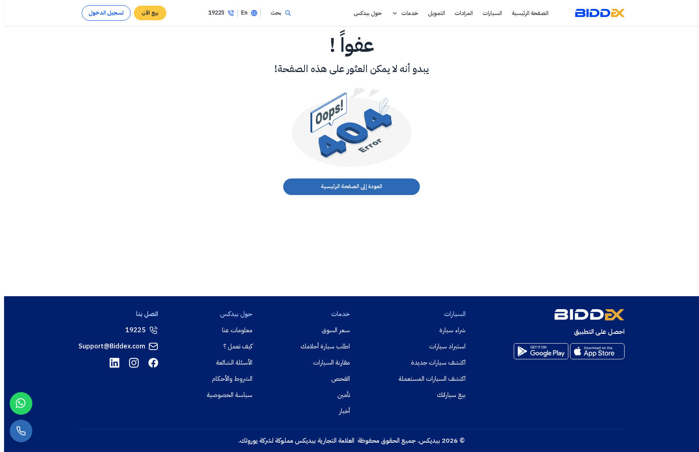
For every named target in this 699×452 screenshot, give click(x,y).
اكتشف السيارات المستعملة (432, 379)
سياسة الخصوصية (229, 395)
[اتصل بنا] (21, 431)
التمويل (436, 13)
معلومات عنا (237, 330)
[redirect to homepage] (600, 13)
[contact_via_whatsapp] (21, 403)
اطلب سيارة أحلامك (325, 346)
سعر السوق (336, 330)
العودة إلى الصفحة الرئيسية (351, 186)
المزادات (464, 13)
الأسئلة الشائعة (234, 362)
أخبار (344, 411)
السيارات (492, 13)
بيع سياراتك (451, 395)
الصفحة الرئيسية (530, 13)
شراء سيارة (452, 330)
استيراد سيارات (447, 346)
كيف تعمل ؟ (237, 346)
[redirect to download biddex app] (597, 351)
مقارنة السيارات (331, 362)
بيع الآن (150, 12)
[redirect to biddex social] (153, 363)
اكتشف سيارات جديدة (438, 362)
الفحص (340, 379)
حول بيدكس (368, 13)
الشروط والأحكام (232, 379)
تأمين (343, 395)
